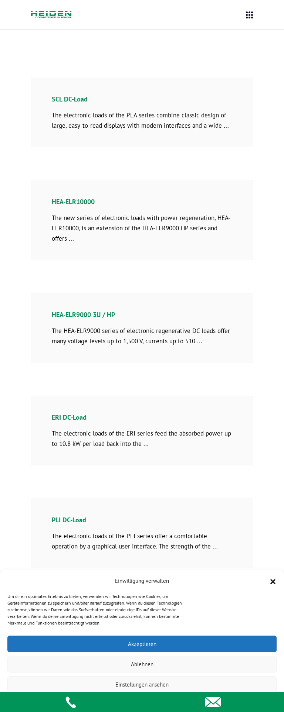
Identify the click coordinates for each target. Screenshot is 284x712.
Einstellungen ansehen (142, 684)
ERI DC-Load (69, 417)
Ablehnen (142, 664)
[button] (273, 581)
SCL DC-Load (70, 99)
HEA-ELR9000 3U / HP (83, 314)
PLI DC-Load (69, 520)
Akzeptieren (142, 643)
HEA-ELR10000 (73, 201)
